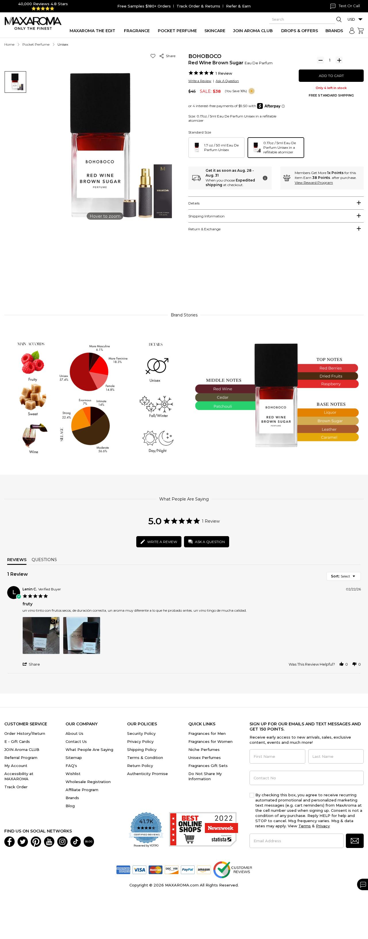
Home (9, 44)
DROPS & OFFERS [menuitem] (299, 30)
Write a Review (199, 81)
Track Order (16, 787)
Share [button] (169, 56)
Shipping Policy (141, 749)
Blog (70, 805)
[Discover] (172, 869)
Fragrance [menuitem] (137, 30)
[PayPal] (188, 869)
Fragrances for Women (210, 741)
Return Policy (140, 765)
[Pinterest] (36, 841)
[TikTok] (75, 841)
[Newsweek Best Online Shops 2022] (203, 830)
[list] (191, 637)
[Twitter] (23, 841)
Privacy (323, 826)
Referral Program (20, 757)
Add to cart (331, 76)
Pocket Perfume (35, 44)
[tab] (276, 203)
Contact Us (76, 741)
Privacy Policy (140, 741)
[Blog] (89, 841)
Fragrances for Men (207, 733)
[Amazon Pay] (204, 869)
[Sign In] (352, 31)
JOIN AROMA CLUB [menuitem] (253, 30)
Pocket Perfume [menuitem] (177, 30)
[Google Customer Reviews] (232, 869)
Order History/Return (24, 733)
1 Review (224, 73)
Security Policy (141, 733)
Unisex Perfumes (204, 757)
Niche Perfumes (204, 749)
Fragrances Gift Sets (208, 765)
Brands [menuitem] (334, 30)
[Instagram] (62, 841)
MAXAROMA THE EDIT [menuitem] (92, 30)
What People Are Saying (89, 749)
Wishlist (73, 773)
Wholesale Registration (88, 781)
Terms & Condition (145, 757)
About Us (74, 733)
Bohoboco (204, 56)
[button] (154, 56)
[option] (216, 147)
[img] (251, 91)
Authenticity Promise (147, 773)
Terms (304, 826)
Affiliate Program (82, 789)
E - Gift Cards (17, 741)
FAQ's (71, 765)
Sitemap (74, 757)
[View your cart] (360, 31)
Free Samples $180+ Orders (144, 6)
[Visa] (139, 869)
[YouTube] (49, 841)
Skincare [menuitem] (214, 30)
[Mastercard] (155, 869)
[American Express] (123, 869)
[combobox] (344, 576)
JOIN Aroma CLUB (21, 749)
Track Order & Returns (198, 6)
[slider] (184, 282)
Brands (72, 797)
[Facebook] (9, 841)
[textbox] (357, 578)
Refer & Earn (238, 6)
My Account (15, 765)
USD (351, 19)
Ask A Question (227, 81)
